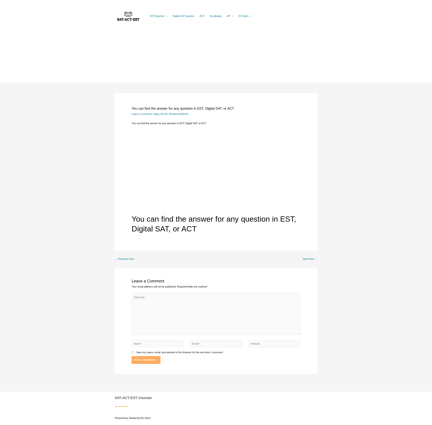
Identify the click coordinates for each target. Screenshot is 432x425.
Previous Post (124, 258)
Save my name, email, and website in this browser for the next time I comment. (179, 352)
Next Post (310, 258)
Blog (156, 113)
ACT (202, 16)
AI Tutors (244, 16)
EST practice (157, 16)
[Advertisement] (216, 57)
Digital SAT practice (183, 16)
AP (228, 16)
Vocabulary (216, 16)
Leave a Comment (142, 113)
